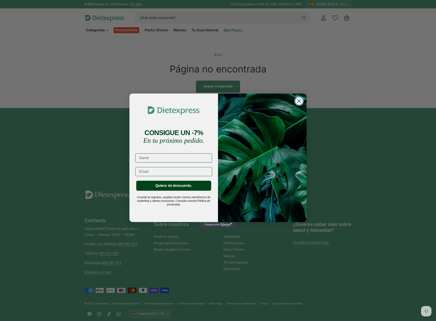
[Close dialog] (299, 101)
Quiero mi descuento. (173, 186)
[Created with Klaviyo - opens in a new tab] (218, 224)
